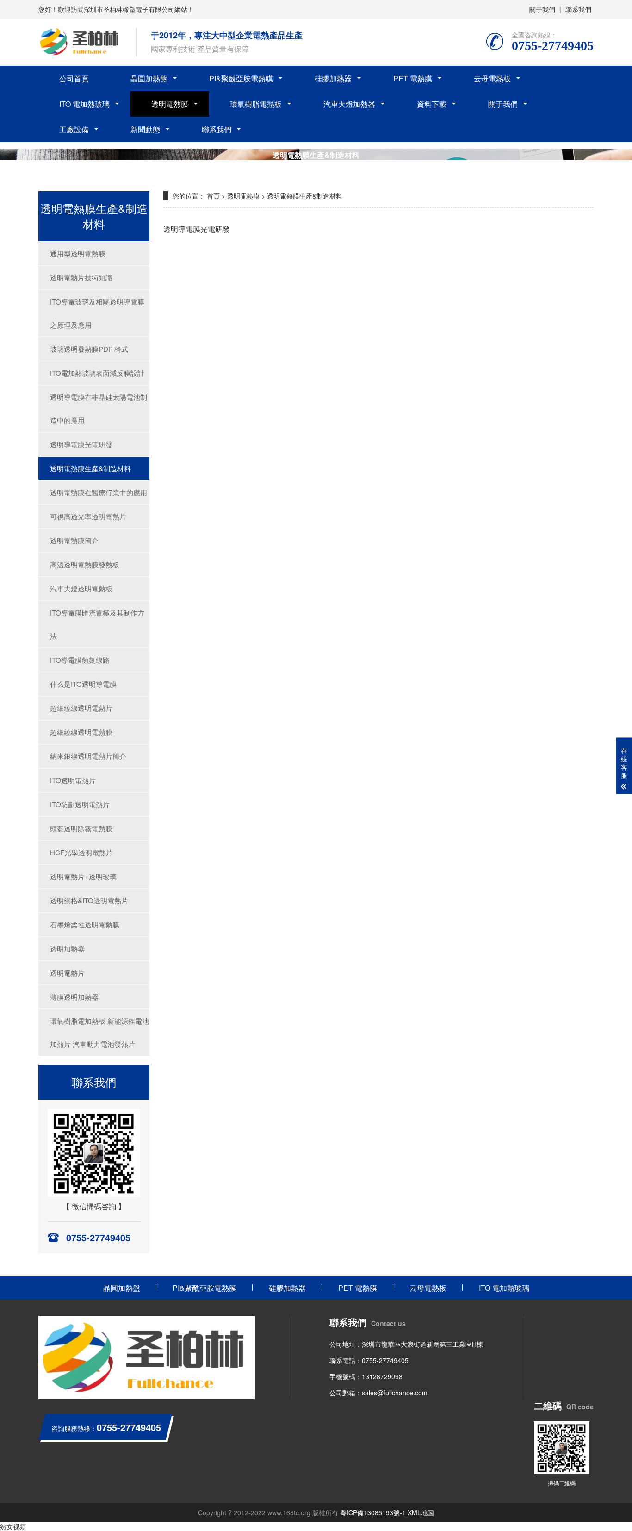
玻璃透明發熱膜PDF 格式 (89, 349)
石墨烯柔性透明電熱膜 (84, 924)
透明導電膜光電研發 (81, 444)
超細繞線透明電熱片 (81, 708)
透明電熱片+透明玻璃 (83, 876)
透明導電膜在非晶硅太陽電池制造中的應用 (98, 408)
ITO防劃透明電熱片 (80, 804)
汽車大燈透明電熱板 (81, 588)
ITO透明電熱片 (73, 780)
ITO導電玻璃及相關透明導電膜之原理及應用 (97, 313)
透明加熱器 (67, 948)
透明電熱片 (67, 972)
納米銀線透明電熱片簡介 (88, 756)
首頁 (213, 195)
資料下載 (431, 104)
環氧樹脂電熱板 (256, 104)
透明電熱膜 (169, 104)
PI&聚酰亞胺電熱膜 (241, 78)
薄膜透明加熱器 (74, 997)
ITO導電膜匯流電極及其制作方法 (97, 624)
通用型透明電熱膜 (77, 253)
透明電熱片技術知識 (81, 277)
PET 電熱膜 (412, 78)
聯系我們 (578, 9)
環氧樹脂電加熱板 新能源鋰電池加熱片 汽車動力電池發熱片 (99, 1032)
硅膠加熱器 (333, 78)
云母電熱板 (492, 78)
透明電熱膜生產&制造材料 (90, 468)
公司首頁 (74, 78)
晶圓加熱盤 (148, 78)
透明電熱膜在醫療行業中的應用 (98, 492)
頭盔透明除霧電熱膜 (81, 828)
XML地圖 (421, 1512)
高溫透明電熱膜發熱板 (84, 564)
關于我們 (542, 9)
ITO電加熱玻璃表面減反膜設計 (97, 373)
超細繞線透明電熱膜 (81, 732)
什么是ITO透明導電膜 (83, 684)
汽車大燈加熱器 (349, 104)
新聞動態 (145, 129)
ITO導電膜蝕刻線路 (80, 660)
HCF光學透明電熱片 (81, 852)
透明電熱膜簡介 (74, 540)
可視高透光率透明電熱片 (88, 516)
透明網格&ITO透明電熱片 (89, 900)
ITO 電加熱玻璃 (84, 104)
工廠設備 (74, 129)
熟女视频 (13, 1526)
